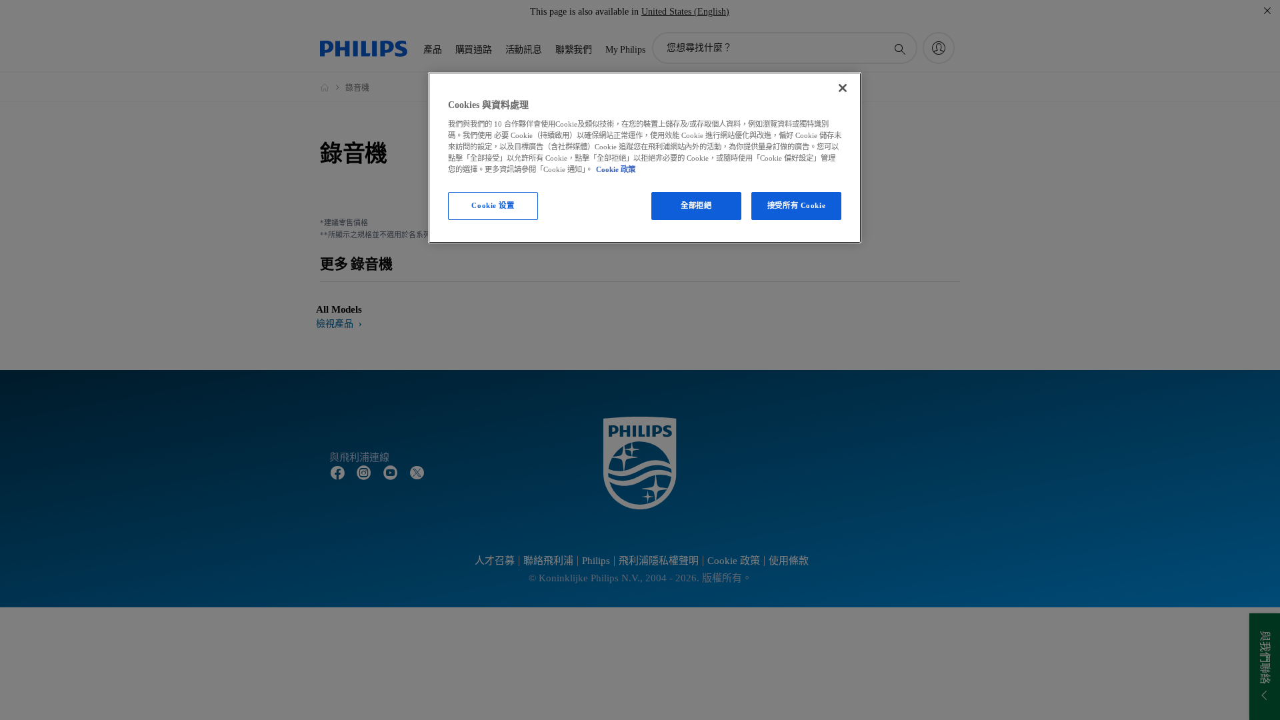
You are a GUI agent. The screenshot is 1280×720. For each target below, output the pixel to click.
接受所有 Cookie (796, 205)
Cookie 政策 (615, 169)
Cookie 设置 (492, 205)
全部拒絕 (696, 205)
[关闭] (842, 88)
